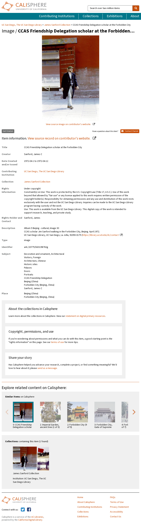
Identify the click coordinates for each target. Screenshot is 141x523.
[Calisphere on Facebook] (29, 509)
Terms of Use (117, 502)
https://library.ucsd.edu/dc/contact (100, 235)
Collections (91, 16)
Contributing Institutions (56, 16)
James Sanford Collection (57, 25)
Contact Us (115, 516)
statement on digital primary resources (85, 316)
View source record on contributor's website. (59, 138)
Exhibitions (114, 16)
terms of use (57, 342)
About (135, 16)
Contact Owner (131, 131)
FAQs (112, 497)
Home (80, 497)
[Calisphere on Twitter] (23, 509)
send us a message (47, 368)
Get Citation (8, 131)
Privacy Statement (119, 507)
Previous (7, 411)
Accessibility (116, 512)
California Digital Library (30, 520)
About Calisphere (86, 502)
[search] (135, 8)
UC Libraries (37, 517)
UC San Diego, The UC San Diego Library (22, 25)
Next (134, 411)
